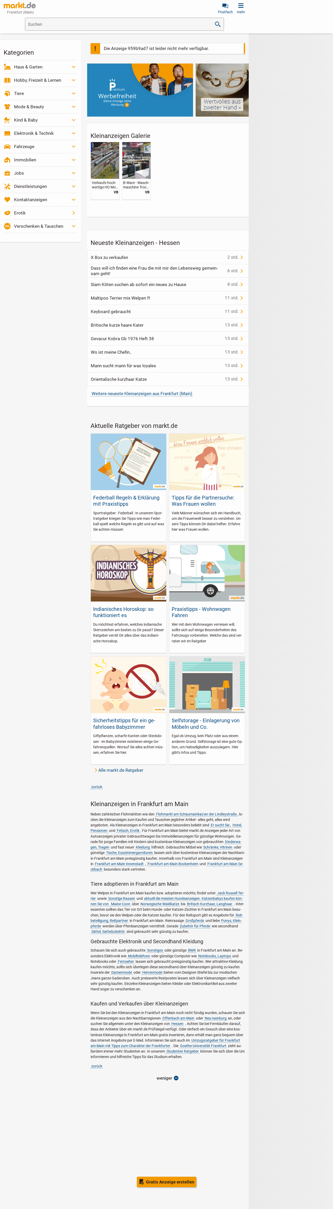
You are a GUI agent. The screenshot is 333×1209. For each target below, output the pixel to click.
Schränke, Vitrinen (217, 847)
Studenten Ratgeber (182, 1051)
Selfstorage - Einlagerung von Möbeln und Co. (206, 723)
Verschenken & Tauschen (38, 226)
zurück (96, 787)
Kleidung (143, 847)
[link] (105, 170)
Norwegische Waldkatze (159, 904)
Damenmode (121, 972)
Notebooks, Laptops (214, 956)
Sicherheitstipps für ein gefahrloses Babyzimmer (124, 723)
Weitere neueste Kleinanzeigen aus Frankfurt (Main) (142, 393)
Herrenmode (152, 972)
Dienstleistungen (30, 186)
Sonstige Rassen (121, 898)
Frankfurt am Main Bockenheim (173, 864)
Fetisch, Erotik (128, 830)
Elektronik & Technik (34, 133)
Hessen (177, 1024)
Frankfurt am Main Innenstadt (119, 864)
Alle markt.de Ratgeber (120, 770)
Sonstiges (155, 950)
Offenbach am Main (178, 1018)
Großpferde (194, 921)
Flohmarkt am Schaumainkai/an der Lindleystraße (196, 814)
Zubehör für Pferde (195, 926)
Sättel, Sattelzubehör (108, 931)
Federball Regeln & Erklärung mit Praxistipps (126, 501)
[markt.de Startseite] (20, 5)
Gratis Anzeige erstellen (170, 1182)
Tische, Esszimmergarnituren (129, 853)
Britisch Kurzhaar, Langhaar (209, 904)
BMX (192, 950)
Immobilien (25, 159)
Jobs (19, 173)
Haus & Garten (28, 66)
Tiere (19, 93)
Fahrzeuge (24, 146)
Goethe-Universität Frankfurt (203, 1046)
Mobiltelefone (139, 956)
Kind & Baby (26, 120)
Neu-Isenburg (216, 1018)
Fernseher (126, 961)
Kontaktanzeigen (30, 199)
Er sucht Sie (220, 825)
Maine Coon (120, 904)
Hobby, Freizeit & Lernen (37, 80)
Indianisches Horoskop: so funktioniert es (123, 612)
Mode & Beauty (29, 106)
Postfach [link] (225, 12)
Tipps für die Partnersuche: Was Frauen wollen (203, 501)
